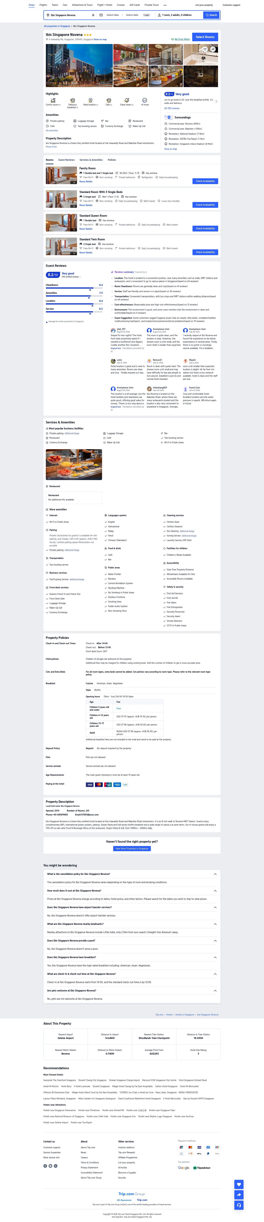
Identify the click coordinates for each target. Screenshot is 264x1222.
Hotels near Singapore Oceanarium (59, 1110)
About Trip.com (88, 1147)
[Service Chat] (239, 1205)
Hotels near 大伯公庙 (137, 1110)
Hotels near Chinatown (89, 1110)
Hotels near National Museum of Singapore (63, 1116)
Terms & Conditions (90, 1162)
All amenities (52, 130)
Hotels (169, 1014)
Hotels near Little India (97, 1116)
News (83, 1152)
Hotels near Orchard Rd (113, 1110)
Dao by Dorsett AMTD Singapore (198, 1098)
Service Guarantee (52, 1152)
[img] (79, 65)
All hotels (122, 1167)
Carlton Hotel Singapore (166, 1086)
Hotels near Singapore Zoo (123, 1116)
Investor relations (126, 1147)
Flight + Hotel (104, 5)
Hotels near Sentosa (184, 1116)
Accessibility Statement (92, 1172)
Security (122, 1177)
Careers (84, 1157)
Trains (55, 5)
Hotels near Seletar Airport (55, 1122)
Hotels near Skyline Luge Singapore (155, 1116)
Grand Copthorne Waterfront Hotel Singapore (139, 1098)
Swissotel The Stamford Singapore (59, 1080)
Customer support (51, 1147)
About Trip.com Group (91, 1177)
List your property (126, 1162)
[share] (239, 1194)
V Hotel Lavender (82, 1086)
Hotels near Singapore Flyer (162, 1110)
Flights (43, 5)
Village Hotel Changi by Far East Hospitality (132, 1086)
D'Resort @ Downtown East (56, 1092)
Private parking (57, 433)
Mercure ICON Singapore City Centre (159, 1080)
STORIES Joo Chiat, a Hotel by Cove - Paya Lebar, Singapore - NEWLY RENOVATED (159, 1092)
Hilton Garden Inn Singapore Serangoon (97, 1098)
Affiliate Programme (127, 1157)
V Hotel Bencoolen (172, 1098)
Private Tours (152, 5)
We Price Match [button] (182, 39)
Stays (32, 5)
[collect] (239, 1184)
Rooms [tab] (49, 159)
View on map (170, 149)
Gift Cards (135, 5)
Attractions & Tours (82, 5)
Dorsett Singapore (101, 1086)
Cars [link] (65, 5)
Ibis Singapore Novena (64, 34)
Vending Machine (116, 588)
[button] (165, 5)
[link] (204, 5)
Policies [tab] (112, 159)
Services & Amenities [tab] (91, 159)
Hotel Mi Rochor (51, 1086)
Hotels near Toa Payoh (81, 1122)
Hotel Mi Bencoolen (189, 1086)
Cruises (121, 5)
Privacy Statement (89, 1167)
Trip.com (159, 1014)
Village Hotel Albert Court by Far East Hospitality (94, 1092)
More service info (51, 1157)
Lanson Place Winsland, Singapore (59, 1098)
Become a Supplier (127, 1172)
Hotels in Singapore (185, 1014)
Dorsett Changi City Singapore (92, 1080)
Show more (51, 146)
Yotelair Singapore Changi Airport (124, 1080)
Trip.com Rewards (126, 1152)
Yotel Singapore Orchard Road (193, 1080)
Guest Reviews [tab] (66, 159)
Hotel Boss (66, 1086)
